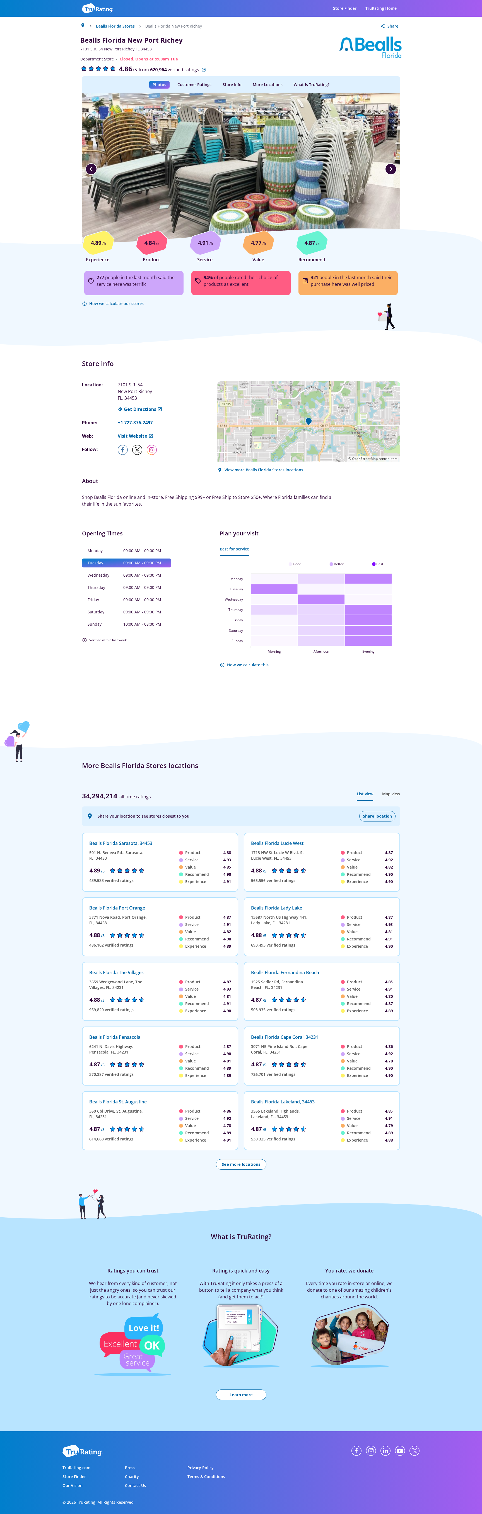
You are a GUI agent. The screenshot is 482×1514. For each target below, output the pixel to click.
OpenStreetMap (365, 458)
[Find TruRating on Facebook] (356, 1451)
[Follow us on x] (139, 450)
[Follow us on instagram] (154, 450)
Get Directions (140, 409)
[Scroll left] (91, 169)
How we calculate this (248, 664)
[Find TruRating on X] (414, 1451)
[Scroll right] (391, 169)
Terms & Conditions (206, 1476)
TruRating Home (381, 8)
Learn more (241, 1394)
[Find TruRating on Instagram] (371, 1451)
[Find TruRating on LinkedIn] (385, 1451)
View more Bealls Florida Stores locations (264, 469)
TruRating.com (76, 1467)
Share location (377, 816)
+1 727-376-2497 (135, 423)
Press (130, 1467)
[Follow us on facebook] (125, 450)
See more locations (241, 1164)
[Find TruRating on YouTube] (400, 1451)
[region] (241, 169)
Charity (132, 1476)
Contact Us (135, 1485)
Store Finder (344, 8)
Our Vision (72, 1485)
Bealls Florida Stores (115, 26)
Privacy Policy (200, 1467)
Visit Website (132, 436)
